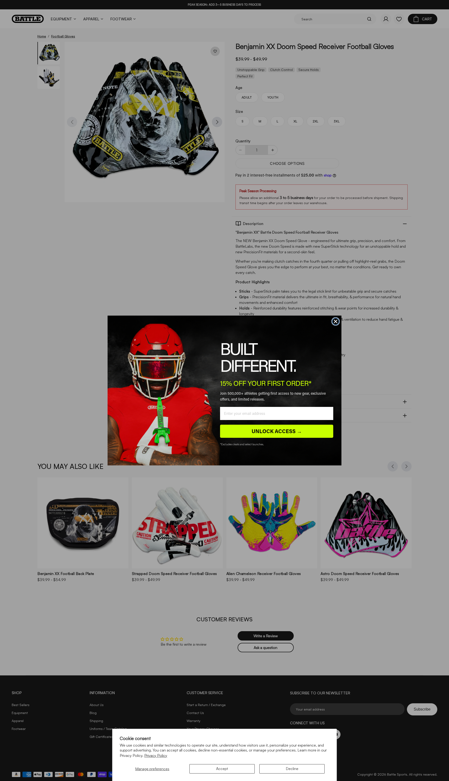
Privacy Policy (155, 755)
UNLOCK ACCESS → (277, 431)
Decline (292, 768)
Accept (222, 768)
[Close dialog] (335, 321)
